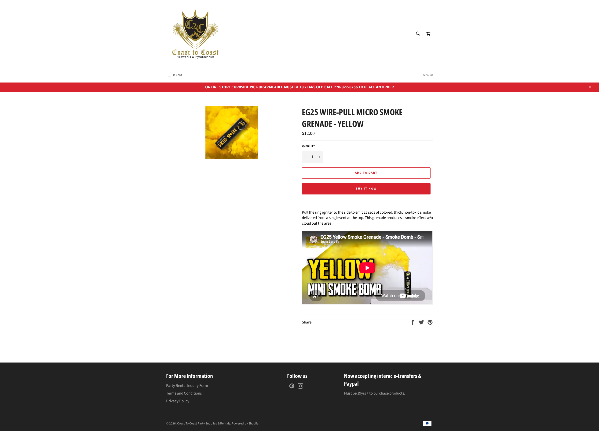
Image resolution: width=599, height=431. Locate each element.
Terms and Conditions (184, 393)
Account (428, 75)
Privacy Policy (177, 401)
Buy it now (366, 189)
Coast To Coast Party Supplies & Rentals (203, 423)
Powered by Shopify (245, 423)
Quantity (308, 146)
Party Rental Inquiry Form (187, 385)
